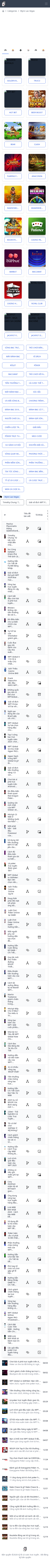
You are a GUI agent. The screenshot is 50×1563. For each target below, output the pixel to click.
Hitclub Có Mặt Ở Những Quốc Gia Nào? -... (13, 818)
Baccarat (37, 271)
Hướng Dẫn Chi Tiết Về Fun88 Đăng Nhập (13, 564)
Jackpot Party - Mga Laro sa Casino (14, 335)
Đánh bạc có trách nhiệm (38, 409)
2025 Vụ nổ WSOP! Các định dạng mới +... (13, 1103)
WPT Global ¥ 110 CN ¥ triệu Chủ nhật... (14, 660)
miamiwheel (37, 208)
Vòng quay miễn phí (14, 453)
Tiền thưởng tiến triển (14, 383)
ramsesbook (13, 208)
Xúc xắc (37, 392)
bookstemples (14, 240)
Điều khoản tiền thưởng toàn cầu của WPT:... (13, 975)
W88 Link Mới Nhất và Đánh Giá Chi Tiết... (13, 1339)
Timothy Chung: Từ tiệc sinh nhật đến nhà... (12, 540)
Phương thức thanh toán (38, 453)
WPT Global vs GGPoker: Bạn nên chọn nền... (13, 878)
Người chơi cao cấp (14, 418)
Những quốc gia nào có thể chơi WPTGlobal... (13, 693)
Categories (12, 11)
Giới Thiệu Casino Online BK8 (13, 671)
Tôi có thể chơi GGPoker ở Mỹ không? (12, 1127)
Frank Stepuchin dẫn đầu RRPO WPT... (13, 682)
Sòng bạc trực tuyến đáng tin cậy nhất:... (13, 588)
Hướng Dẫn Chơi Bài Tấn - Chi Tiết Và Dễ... (13, 1258)
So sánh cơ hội (13, 445)
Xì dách (37, 356)
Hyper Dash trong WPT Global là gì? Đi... (13, 759)
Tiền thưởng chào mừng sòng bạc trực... (13, 1080)
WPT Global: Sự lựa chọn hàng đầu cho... (13, 726)
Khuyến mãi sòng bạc (38, 445)
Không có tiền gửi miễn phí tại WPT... (13, 1173)
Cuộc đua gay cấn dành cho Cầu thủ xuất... (12, 647)
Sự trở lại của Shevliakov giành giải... (13, 634)
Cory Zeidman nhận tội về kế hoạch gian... (13, 1186)
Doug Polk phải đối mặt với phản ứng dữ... (13, 902)
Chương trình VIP (38, 400)
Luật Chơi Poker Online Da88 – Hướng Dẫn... (14, 923)
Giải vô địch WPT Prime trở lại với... (13, 704)
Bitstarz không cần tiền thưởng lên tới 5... (13, 611)
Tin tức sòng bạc (13, 471)
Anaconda (37, 176)
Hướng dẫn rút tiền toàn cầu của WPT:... (13, 1059)
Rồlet (13, 365)
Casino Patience (38, 240)
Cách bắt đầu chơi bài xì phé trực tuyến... (13, 599)
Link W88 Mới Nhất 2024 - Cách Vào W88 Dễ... (13, 1212)
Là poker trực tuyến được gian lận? (12, 867)
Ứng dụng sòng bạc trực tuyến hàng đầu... (13, 1199)
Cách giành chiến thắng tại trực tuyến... (13, 1293)
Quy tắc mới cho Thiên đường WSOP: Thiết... (13, 962)
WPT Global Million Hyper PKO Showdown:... (14, 1316)
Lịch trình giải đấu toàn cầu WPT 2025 (12, 1162)
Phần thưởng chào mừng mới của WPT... (13, 1246)
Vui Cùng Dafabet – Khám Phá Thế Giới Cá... (14, 553)
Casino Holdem (14, 303)
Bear (13, 144)
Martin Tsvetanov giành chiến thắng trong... (13, 999)
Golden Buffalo (14, 80)
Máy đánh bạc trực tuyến (14, 392)
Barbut (13, 271)
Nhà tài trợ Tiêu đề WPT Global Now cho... (13, 1035)
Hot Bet (13, 112)
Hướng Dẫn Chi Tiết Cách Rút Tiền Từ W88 (13, 1092)
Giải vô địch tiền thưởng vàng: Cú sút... (13, 771)
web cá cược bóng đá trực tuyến (14, 489)
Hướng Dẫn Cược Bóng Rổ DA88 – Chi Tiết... (13, 949)
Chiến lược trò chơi (14, 427)
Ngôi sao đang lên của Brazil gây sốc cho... (13, 715)
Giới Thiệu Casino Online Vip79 (12, 890)
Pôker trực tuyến (14, 436)
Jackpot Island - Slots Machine (38, 335)
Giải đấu (37, 427)
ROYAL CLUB (36, 303)
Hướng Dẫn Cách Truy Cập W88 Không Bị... (13, 1150)
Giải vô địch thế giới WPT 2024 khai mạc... (13, 576)
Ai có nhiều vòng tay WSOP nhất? (13, 1069)
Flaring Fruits (14, 176)
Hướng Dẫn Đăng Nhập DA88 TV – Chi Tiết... (13, 1281)
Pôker (37, 365)
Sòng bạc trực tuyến (14, 347)
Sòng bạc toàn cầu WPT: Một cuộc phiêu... (13, 1024)
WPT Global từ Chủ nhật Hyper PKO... (13, 748)
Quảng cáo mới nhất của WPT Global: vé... (13, 806)
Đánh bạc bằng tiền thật (38, 471)
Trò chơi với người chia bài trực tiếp (38, 374)
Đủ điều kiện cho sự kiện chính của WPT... (13, 623)
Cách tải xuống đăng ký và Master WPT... (13, 986)
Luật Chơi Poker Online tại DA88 (14, 912)
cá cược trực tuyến (38, 480)
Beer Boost (37, 112)
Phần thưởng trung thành (38, 462)
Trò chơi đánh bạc (38, 347)
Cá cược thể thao (38, 383)
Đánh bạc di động (14, 409)
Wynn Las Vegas (27, 11)
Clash (37, 144)
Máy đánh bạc (13, 356)
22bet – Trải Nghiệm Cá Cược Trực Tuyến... (13, 1115)
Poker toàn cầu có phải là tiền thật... (13, 1235)
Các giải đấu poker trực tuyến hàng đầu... (13, 1351)
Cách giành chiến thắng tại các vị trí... (13, 1138)
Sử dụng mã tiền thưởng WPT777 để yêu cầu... (13, 843)
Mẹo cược (37, 436)
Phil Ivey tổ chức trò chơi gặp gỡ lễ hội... (13, 1269)
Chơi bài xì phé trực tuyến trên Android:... (12, 783)
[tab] (5, 50)
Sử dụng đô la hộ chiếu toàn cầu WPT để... (13, 1225)
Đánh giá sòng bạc (38, 418)
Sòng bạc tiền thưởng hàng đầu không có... (13, 1304)
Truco (37, 80)
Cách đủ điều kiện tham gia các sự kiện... (13, 855)
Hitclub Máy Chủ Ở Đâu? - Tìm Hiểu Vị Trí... (13, 1012)
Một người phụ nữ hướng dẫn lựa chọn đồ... (13, 936)
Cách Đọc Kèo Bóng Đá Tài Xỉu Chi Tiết (13, 1047)
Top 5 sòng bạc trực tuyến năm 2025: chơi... (13, 738)
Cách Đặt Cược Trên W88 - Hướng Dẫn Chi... (13, 1328)
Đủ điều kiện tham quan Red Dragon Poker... (13, 794)
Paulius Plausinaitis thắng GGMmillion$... (13, 527)
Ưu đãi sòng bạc (13, 400)
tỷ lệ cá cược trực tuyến (14, 480)
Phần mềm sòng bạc (14, 462)
